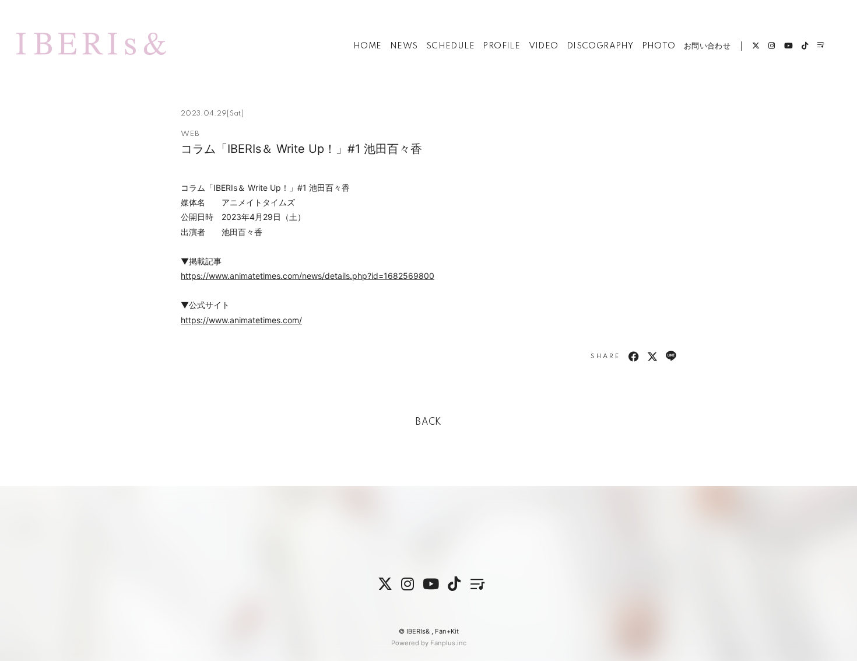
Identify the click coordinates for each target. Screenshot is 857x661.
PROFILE (501, 46)
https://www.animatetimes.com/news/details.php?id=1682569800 (307, 276)
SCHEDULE (450, 46)
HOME (367, 46)
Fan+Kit (447, 631)
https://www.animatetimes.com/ (241, 320)
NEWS (404, 46)
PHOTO (659, 46)
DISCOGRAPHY (600, 46)
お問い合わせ (707, 46)
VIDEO (544, 46)
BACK (428, 422)
